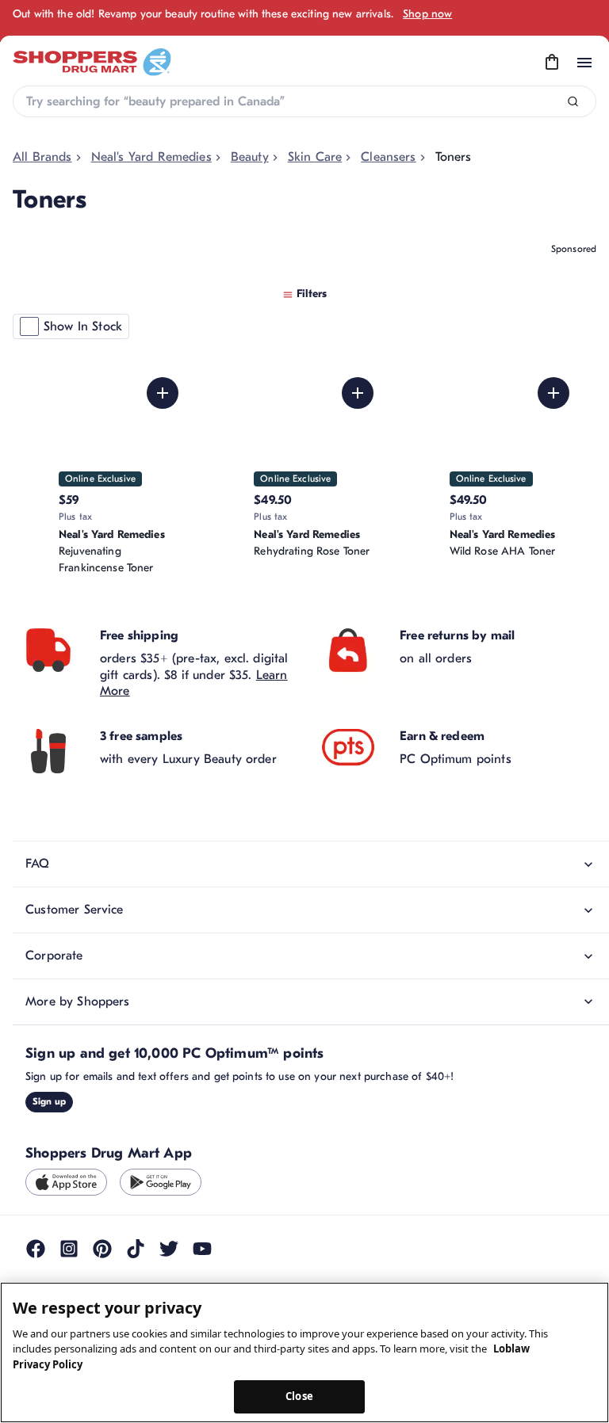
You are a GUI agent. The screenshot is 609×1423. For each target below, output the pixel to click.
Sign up (49, 1148)
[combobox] (304, 101)
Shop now (427, 14)
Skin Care (315, 157)
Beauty (250, 157)
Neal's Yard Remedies (151, 157)
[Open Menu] (584, 62)
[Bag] (552, 62)
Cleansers (388, 157)
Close (299, 1396)
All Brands (42, 157)
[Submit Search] (573, 102)
